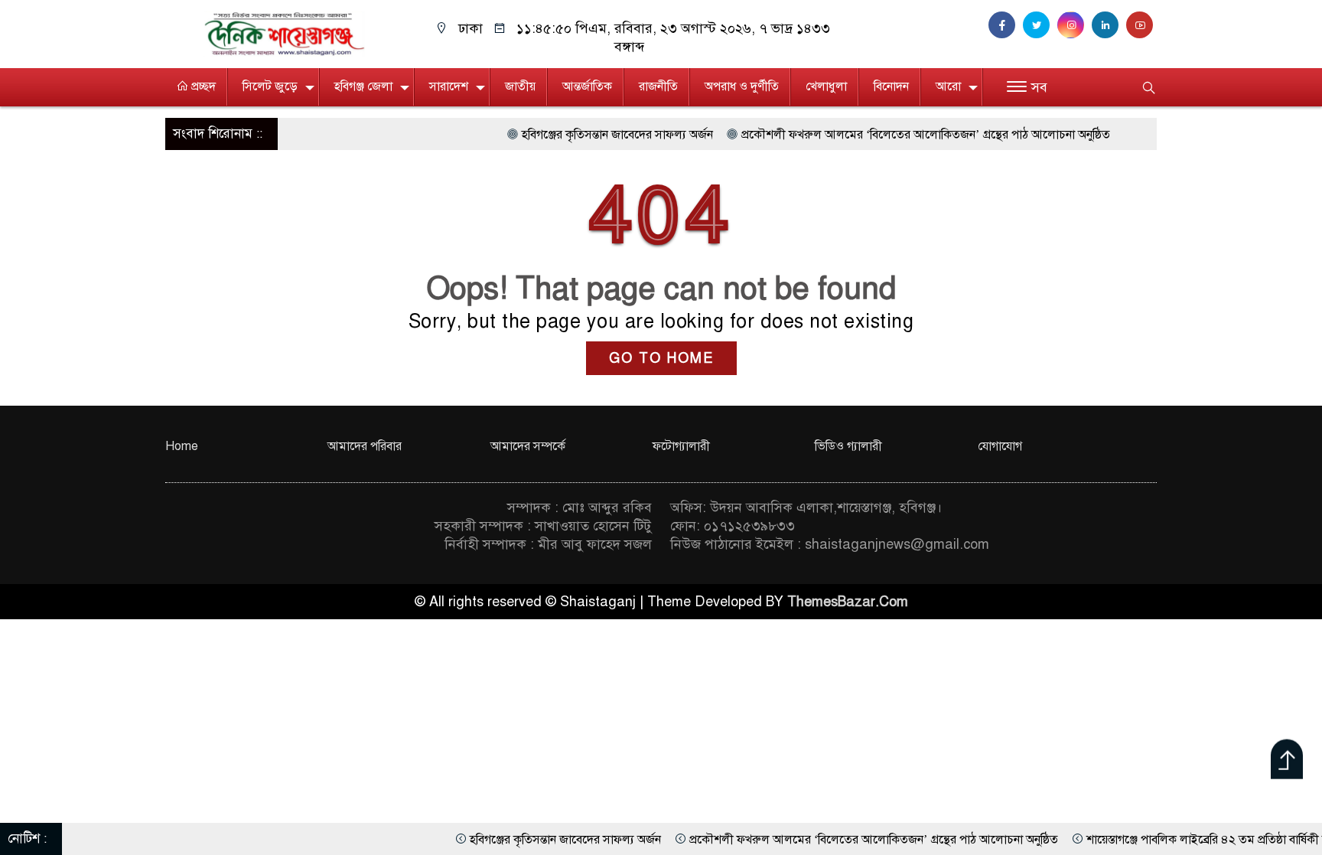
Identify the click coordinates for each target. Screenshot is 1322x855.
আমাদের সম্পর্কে (527, 446)
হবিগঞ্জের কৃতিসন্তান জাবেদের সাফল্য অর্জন (585, 134)
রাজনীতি (658, 86)
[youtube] (1141, 25)
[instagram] (1074, 25)
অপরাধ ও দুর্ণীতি (742, 86)
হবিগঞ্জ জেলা (363, 86)
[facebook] (1005, 25)
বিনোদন (891, 86)
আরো (948, 86)
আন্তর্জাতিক (587, 86)
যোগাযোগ (1000, 446)
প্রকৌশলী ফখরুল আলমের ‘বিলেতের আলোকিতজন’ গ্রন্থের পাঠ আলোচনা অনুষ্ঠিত (893, 134)
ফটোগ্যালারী (681, 446)
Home (181, 446)
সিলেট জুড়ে (270, 86)
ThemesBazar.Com (847, 601)
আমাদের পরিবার (364, 446)
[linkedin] (1109, 25)
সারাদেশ (448, 86)
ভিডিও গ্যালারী (848, 446)
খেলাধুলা (826, 86)
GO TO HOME (661, 358)
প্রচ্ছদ (202, 86)
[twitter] (1040, 25)
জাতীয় (520, 86)
